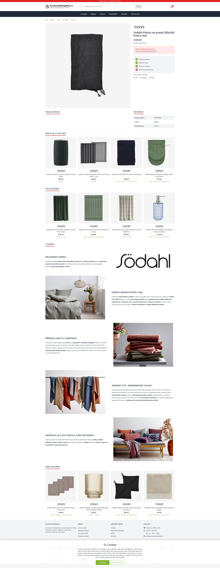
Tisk (136, 78)
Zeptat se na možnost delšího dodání (145, 51)
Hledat (138, 6)
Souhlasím (102, 562)
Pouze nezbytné (117, 562)
